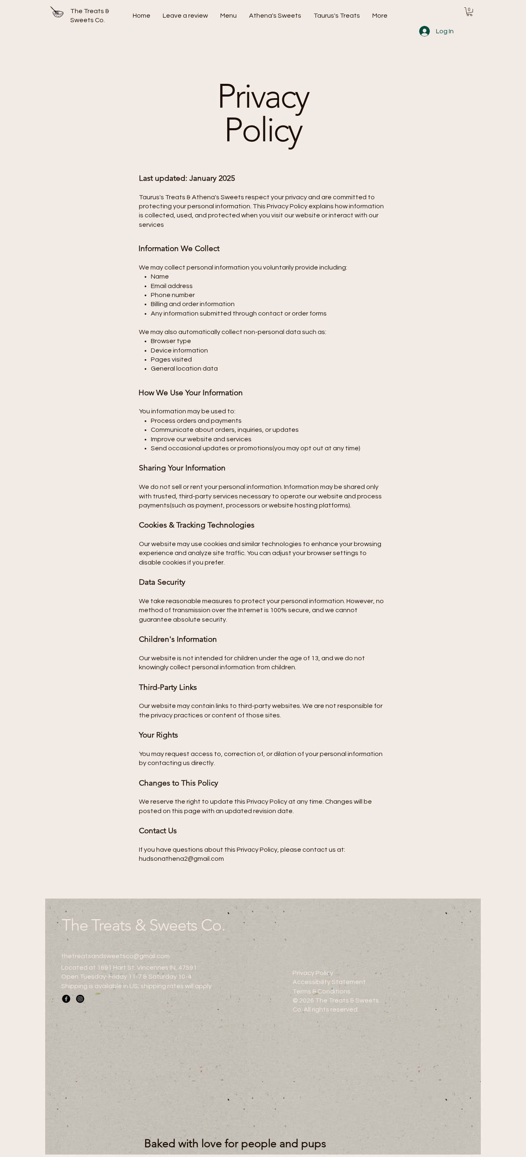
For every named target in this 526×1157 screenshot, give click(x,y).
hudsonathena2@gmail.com (181, 858)
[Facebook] (66, 999)
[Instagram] (80, 999)
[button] (469, 11)
